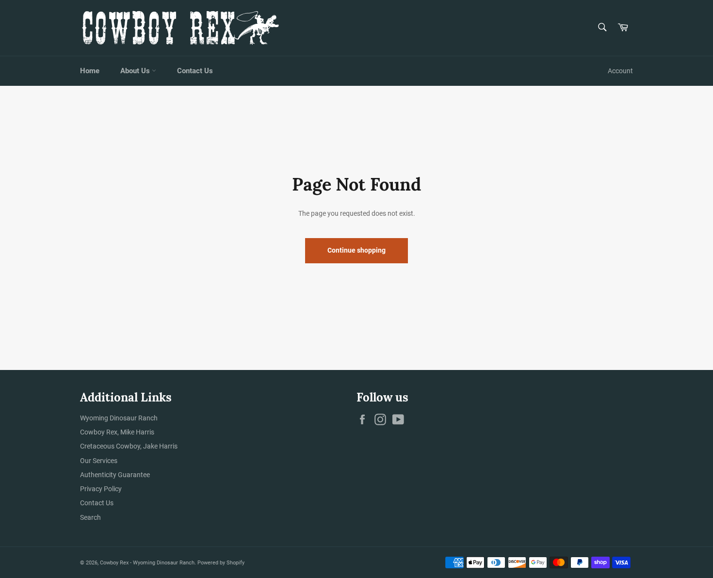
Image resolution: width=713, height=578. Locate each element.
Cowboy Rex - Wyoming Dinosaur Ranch (147, 563)
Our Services (98, 461)
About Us (136, 70)
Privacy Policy (101, 489)
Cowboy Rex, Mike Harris (117, 432)
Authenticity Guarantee (115, 475)
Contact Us (195, 70)
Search (90, 517)
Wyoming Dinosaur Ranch (119, 418)
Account (620, 71)
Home (89, 70)
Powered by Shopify (220, 563)
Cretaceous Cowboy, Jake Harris (129, 446)
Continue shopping (356, 250)
